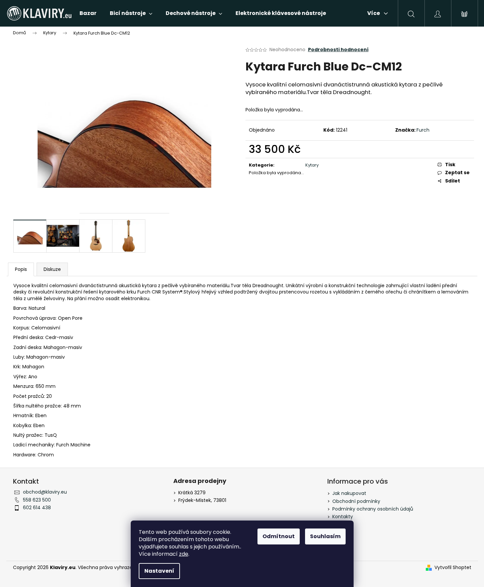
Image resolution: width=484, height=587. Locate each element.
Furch (422, 130)
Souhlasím (325, 536)
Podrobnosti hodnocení (338, 50)
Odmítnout (278, 536)
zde (183, 554)
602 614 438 (37, 507)
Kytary (312, 165)
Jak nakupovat (349, 493)
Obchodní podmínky (356, 501)
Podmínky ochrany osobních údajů (372, 509)
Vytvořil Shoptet (452, 567)
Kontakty (342, 516)
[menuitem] (88, 13)
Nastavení (159, 571)
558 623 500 (37, 500)
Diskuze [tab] (52, 269)
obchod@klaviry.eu (45, 492)
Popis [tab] (21, 269)
